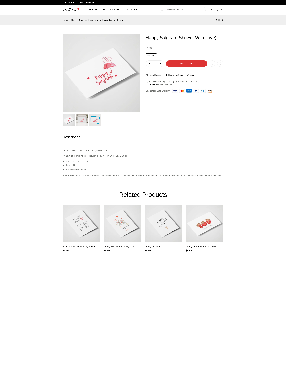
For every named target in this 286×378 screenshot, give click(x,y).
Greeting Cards (82, 20)
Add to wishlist (212, 63)
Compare (220, 63)
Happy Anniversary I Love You (201, 246)
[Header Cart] (222, 9)
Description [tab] (72, 137)
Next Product (222, 20)
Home (65, 20)
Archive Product (219, 20)
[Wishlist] (217, 9)
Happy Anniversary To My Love (119, 246)
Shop (73, 20)
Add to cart (186, 63)
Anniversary (94, 20)
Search (162, 10)
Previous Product (216, 20)
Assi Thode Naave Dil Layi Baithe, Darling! (83, 246)
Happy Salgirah (152, 246)
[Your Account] (212, 10)
